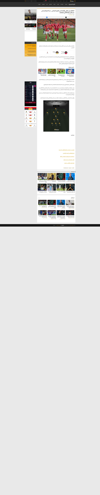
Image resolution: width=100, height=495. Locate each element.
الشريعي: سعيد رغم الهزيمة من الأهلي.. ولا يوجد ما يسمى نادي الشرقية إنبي (31, 54)
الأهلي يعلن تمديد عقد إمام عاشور (31, 48)
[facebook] (27, 1)
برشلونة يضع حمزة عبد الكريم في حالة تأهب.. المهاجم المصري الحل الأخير (31, 51)
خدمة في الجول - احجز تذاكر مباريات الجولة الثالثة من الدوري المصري (52, 206)
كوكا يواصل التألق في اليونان (69, 163)
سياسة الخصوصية (58, 225)
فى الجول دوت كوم (72, 225)
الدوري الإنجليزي (70, 208)
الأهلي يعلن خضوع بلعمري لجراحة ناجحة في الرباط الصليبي (27, 22)
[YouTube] (33, 1)
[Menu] (74, 1)
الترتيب (58, 4)
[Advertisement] (67, 143)
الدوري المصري (51, 208)
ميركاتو (61, 208)
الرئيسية (66, 4)
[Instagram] (31, 1)
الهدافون (50, 4)
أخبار (47, 4)
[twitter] (28, 1)
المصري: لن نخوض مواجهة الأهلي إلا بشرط (66, 149)
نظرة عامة (62, 4)
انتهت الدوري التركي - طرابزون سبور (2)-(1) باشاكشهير (31, 45)
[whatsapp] (36, 1)
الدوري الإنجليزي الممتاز (34, 123)
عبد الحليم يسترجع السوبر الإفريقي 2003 (67, 156)
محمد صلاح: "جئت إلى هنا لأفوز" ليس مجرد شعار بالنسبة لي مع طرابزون (34, 22)
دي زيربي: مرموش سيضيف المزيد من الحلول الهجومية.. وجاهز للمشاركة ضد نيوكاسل (70, 206)
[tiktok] (34, 1)
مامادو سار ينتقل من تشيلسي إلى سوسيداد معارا (43, 216)
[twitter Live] (30, 1)
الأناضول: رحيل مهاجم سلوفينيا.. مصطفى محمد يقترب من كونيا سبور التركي (61, 206)
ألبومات (39, 4)
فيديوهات (43, 4)
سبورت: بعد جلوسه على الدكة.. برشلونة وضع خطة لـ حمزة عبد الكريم (28, 29)
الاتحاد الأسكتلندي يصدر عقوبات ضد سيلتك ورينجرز (43, 206)
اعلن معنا (54, 225)
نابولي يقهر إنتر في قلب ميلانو (69, 159)
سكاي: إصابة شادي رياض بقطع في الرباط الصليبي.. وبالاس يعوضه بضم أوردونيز (52, 217)
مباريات (54, 4)
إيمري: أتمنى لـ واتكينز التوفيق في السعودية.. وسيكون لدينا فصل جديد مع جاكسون (61, 217)
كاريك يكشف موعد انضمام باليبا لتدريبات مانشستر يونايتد (70, 216)
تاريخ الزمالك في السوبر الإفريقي (68, 153)
